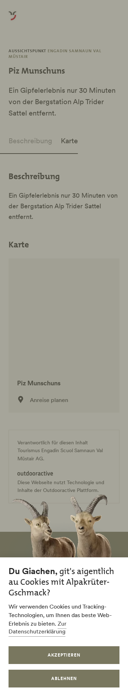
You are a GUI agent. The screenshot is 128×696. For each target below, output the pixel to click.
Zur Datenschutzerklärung (37, 627)
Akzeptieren (64, 655)
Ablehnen (64, 678)
